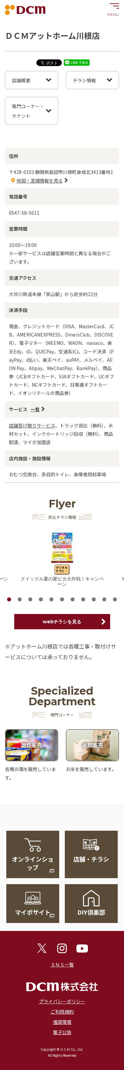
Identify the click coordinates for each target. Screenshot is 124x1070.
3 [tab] (30, 599)
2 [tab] (20, 599)
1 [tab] (9, 599)
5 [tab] (52, 599)
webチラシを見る (62, 622)
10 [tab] (104, 599)
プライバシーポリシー (62, 1001)
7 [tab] (73, 599)
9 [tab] (94, 599)
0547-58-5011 (24, 212)
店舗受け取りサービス (32, 425)
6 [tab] (62, 599)
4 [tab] (41, 599)
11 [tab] (115, 599)
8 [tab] (83, 599)
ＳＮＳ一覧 (62, 964)
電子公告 (62, 1032)
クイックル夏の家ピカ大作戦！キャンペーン (62, 581)
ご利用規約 (62, 1011)
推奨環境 (62, 1022)
